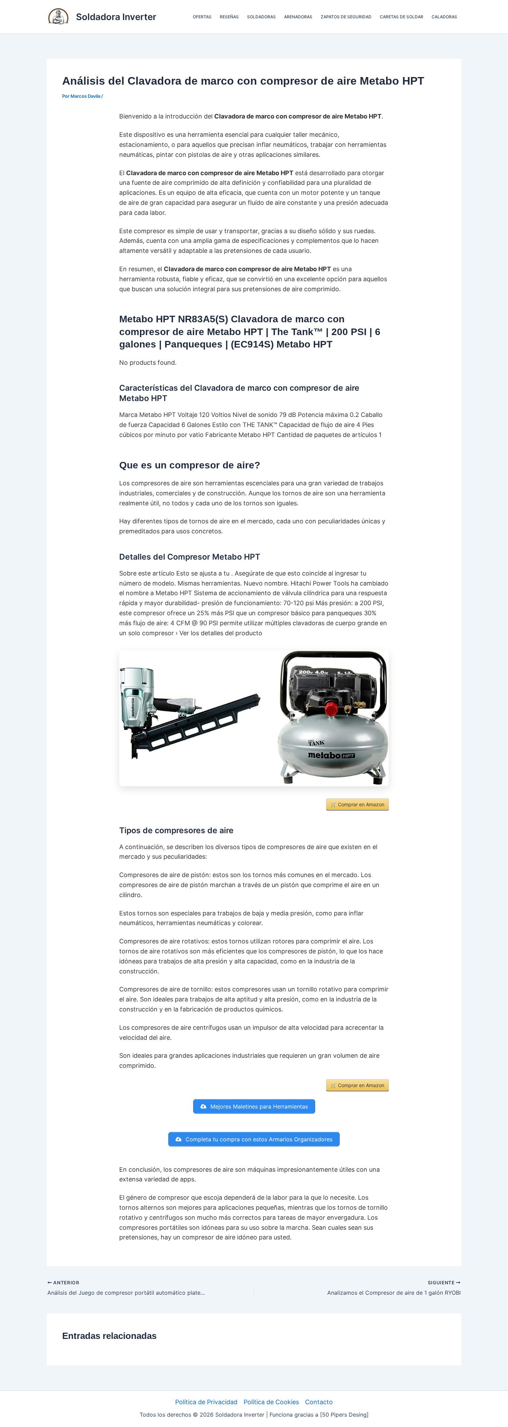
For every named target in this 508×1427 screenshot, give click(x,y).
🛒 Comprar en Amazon (357, 804)
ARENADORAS (298, 16)
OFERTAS (202, 16)
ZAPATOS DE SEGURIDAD (346, 16)
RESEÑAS (229, 16)
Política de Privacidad (206, 1402)
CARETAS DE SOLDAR (401, 16)
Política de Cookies (271, 1402)
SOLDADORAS (261, 16)
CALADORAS (444, 16)
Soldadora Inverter (116, 16)
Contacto (319, 1402)
